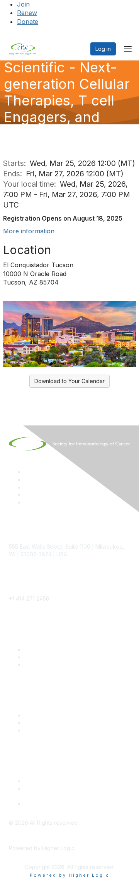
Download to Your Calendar (69, 381)
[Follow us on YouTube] (27, 494)
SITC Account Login (49, 664)
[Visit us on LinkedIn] (27, 472)
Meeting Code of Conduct (57, 781)
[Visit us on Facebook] (27, 502)
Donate (27, 21)
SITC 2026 (37, 657)
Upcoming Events (46, 722)
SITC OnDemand (45, 730)
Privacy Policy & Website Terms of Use (74, 803)
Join (23, 4)
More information (28, 231)
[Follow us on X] (27, 487)
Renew (27, 13)
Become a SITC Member (55, 649)
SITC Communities (47, 715)
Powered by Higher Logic (70, 875)
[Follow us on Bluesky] (27, 479)
